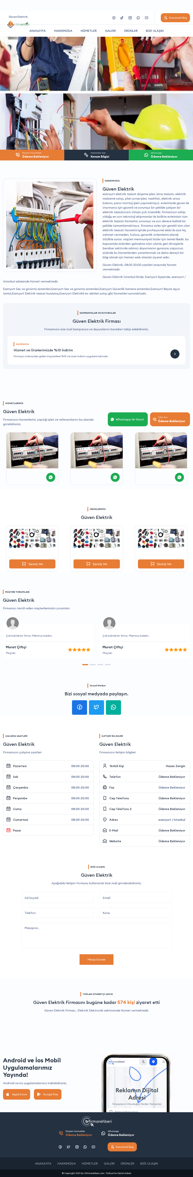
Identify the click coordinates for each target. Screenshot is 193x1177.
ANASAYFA (37, 31)
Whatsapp (121, 1133)
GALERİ (110, 31)
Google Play (50, 1094)
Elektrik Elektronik (90, 1010)
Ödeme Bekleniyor (172, 777)
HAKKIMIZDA (63, 31)
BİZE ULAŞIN (155, 31)
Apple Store (19, 1094)
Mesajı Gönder (96, 959)
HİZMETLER (89, 31)
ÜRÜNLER (131, 31)
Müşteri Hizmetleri (79, 1133)
